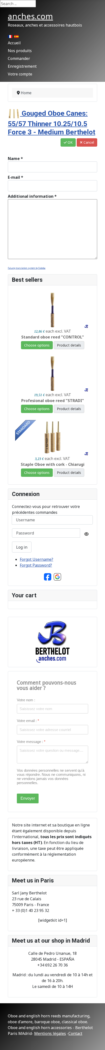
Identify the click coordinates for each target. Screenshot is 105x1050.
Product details (69, 345)
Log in (21, 547)
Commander (19, 58)
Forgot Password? (36, 565)
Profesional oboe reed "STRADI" (52, 400)
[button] (48, 576)
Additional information (32, 196)
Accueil (14, 43)
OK (70, 142)
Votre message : (31, 741)
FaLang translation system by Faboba (26, 268)
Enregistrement (22, 66)
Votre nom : (26, 700)
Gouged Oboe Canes (51, 122)
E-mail (15, 177)
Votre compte (20, 74)
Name (15, 158)
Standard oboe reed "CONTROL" (52, 337)
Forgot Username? (36, 559)
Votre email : (28, 721)
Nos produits (20, 50)
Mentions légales (50, 1033)
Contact (75, 1033)
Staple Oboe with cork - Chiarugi (52, 464)
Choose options (37, 345)
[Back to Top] (96, 1041)
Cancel (88, 142)
